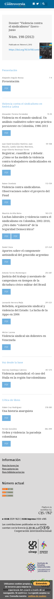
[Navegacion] (46, 4)
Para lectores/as (10, 465)
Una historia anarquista (17, 411)
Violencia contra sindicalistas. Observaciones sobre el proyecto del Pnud (26, 191)
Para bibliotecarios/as (13, 472)
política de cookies (37, 596)
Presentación (10, 81)
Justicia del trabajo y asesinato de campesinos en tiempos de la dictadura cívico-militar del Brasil (24, 280)
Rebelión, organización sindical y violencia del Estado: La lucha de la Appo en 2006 (25, 310)
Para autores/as (10, 469)
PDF (6, 88)
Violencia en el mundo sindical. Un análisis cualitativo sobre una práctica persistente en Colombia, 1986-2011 (27, 122)
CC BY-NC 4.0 (32, 528)
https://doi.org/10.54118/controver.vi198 (29, 49)
